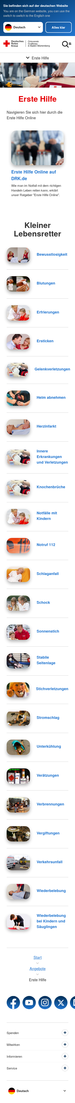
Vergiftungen (48, 833)
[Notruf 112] (18, 545)
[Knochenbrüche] (18, 487)
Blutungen (46, 283)
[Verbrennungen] (18, 804)
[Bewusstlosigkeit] (18, 255)
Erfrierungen (48, 312)
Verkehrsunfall (49, 861)
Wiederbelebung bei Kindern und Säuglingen (51, 921)
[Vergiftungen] (18, 833)
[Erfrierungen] (18, 313)
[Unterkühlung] (18, 747)
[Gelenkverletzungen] (17, 370)
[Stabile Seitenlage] (18, 661)
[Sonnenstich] (18, 632)
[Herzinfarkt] (18, 427)
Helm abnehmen (51, 397)
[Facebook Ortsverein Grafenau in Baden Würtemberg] (13, 1002)
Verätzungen (48, 775)
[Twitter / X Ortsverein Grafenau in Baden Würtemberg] (61, 1002)
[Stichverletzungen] (18, 689)
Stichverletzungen (52, 688)
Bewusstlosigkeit (52, 254)
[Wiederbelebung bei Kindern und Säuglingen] (18, 921)
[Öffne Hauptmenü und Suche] (67, 44)
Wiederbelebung (51, 890)
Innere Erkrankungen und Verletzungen (52, 456)
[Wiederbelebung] (18, 891)
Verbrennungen (50, 804)
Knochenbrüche (51, 486)
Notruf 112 (46, 544)
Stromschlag (48, 717)
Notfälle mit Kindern (47, 515)
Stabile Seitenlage (46, 660)
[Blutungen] (18, 284)
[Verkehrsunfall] (18, 862)
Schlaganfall (48, 573)
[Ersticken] (18, 341)
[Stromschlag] (18, 718)
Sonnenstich (48, 631)
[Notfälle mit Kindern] (18, 516)
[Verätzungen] (18, 776)
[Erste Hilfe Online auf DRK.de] (37, 147)
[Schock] (18, 603)
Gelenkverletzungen (52, 369)
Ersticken (45, 341)
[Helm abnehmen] (18, 398)
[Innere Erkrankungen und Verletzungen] (18, 457)
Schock (43, 602)
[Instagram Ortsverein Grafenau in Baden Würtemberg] (45, 1002)
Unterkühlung (49, 746)
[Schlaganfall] (18, 574)
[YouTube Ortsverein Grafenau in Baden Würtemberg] (29, 1002)
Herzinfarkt (46, 426)
